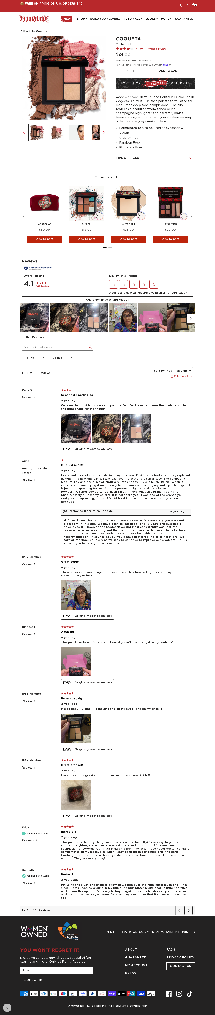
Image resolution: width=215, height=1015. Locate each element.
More (165, 18)
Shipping (121, 60)
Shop (81, 18)
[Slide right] (104, 132)
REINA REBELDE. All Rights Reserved (114, 1006)
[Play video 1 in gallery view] (96, 132)
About (131, 949)
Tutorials (132, 18)
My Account (136, 965)
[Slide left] (24, 132)
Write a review (157, 49)
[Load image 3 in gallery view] (76, 132)
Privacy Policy (180, 957)
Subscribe (34, 980)
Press (130, 973)
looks (151, 18)
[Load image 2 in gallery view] (56, 132)
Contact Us (180, 966)
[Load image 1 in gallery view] (37, 132)
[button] (180, 5)
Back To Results (34, 31)
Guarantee (135, 957)
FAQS (170, 949)
